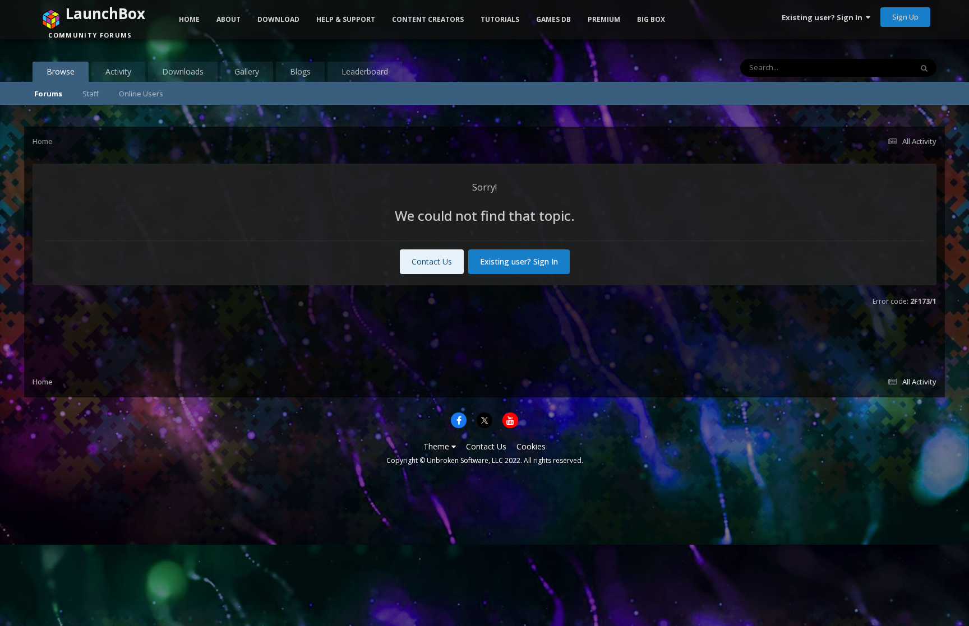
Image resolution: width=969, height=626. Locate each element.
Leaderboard (365, 71)
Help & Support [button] (345, 19)
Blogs (300, 71)
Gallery (246, 71)
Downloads (183, 71)
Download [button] (278, 19)
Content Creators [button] (428, 19)
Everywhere (878, 67)
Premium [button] (604, 19)
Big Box (651, 19)
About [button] (228, 19)
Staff (90, 94)
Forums (48, 94)
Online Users (141, 94)
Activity (118, 71)
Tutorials (500, 19)
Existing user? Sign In (824, 17)
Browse (61, 71)
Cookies (531, 446)
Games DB (553, 19)
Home (189, 19)
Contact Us (432, 261)
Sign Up (905, 17)
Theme (437, 446)
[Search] (924, 68)
